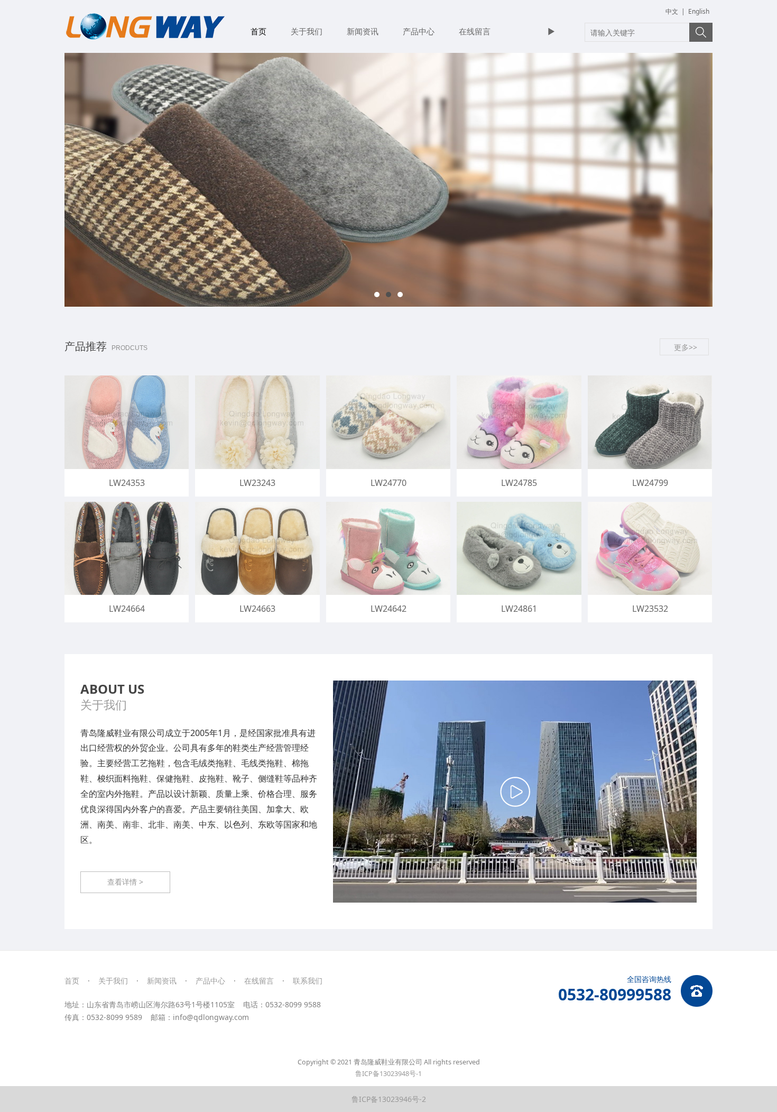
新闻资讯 (362, 31)
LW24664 (127, 608)
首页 (258, 31)
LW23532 (650, 608)
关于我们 (306, 31)
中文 (671, 11)
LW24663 (257, 608)
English (698, 11)
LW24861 (519, 608)
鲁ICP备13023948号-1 (388, 1073)
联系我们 (307, 981)
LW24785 (519, 483)
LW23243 (257, 483)
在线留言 (475, 31)
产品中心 (418, 31)
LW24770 (388, 483)
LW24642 (388, 608)
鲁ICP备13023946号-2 (389, 1099)
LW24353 (127, 483)
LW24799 (650, 483)
